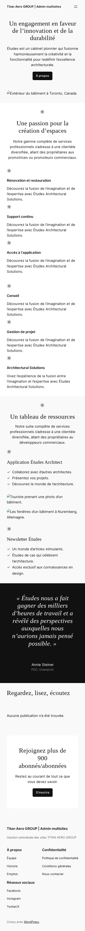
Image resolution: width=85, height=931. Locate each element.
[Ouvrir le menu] (75, 6)
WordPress (31, 922)
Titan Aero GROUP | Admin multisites (34, 6)
